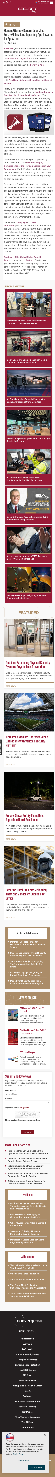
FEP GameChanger (27, 1052)
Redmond (27, 1396)
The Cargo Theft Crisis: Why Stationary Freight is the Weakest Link (28, 1286)
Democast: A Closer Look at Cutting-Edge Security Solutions (27, 1241)
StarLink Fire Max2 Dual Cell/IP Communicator (33, 1032)
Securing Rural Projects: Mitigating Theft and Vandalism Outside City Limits (26, 894)
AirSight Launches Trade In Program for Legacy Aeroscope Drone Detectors (26, 400)
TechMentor (27, 1412)
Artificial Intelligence (27, 933)
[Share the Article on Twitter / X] (13, 24)
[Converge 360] (27, 1321)
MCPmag (27, 1375)
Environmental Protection (27, 1365)
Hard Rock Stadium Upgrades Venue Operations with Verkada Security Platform (27, 741)
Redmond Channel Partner (27, 1401)
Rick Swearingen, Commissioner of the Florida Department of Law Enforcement (27, 165)
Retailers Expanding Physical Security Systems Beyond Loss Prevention (28, 665)
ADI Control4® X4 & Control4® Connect (32, 1010)
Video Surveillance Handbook (24, 1273)
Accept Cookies (37, 1468)
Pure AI (27, 1391)
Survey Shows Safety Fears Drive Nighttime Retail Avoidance (25, 818)
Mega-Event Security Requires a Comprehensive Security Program (26, 982)
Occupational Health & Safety (27, 1385)
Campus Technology (27, 1359)
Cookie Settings (24, 1460)
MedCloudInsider (27, 1380)
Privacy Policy (24, 1108)
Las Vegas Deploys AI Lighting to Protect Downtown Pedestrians (26, 596)
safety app (21, 222)
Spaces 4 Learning (27, 1406)
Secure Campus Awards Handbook (27, 1279)
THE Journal (28, 1427)
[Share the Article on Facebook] (5, 24)
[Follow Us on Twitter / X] (7, 3)
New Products (27, 998)
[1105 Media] (27, 1331)
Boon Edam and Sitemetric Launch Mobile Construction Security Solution (27, 361)
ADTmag (27, 1344)
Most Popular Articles (17, 1145)
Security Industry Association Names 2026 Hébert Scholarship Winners (27, 518)
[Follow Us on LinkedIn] (4, 3)
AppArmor (9, 48)
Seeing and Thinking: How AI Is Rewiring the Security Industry (25, 1232)
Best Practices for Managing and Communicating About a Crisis (25, 1216)
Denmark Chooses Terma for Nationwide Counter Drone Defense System (26, 322)
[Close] (45, 1435)
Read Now (10, 686)
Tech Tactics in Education (27, 1417)
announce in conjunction (18, 58)
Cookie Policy (18, 1454)
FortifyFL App (37, 65)
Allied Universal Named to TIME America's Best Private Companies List (27, 557)
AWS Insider (28, 1349)
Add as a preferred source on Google (43, 2)
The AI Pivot (27, 1422)
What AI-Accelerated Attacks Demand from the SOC (28, 1224)
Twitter (29, 260)
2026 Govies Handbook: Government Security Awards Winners (28, 1295)
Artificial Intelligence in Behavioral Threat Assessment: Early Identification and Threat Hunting (28, 1206)
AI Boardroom (27, 1338)
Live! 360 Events (27, 1370)
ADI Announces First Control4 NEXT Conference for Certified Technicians (24, 479)
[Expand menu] (51, 3)
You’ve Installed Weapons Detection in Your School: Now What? (28, 1266)
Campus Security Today (27, 1354)
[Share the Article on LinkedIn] (9, 24)
